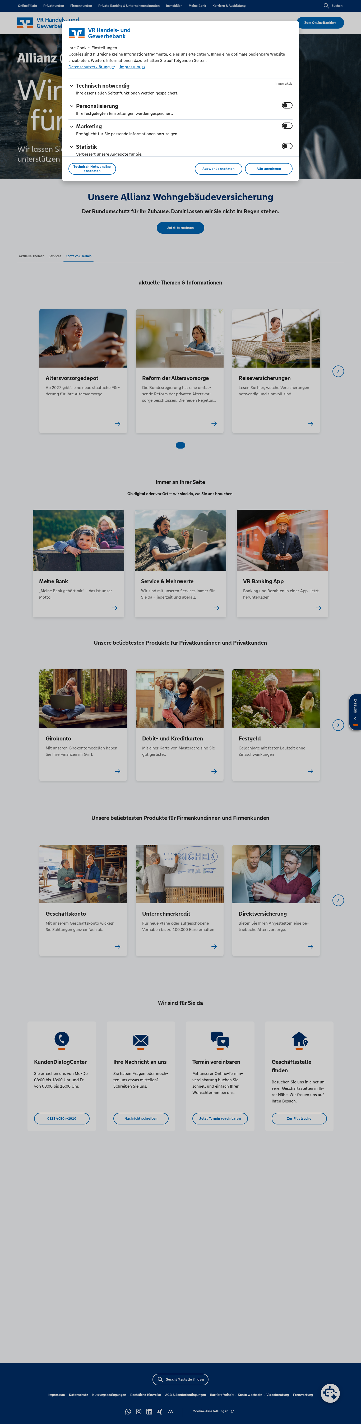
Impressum (130, 66)
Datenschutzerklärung (89, 66)
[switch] (287, 105)
